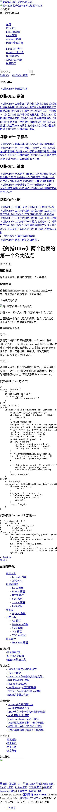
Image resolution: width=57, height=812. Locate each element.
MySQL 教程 (19, 613)
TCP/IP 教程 (18, 602)
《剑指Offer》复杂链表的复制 (38, 181)
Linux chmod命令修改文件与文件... (25, 676)
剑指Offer (17, 580)
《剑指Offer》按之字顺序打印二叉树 (29, 225)
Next (2, 560)
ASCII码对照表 (14, 59)
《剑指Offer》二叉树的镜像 (14, 210)
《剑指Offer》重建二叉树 (13, 207)
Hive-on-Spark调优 (17, 684)
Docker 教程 (18, 591)
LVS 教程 (17, 606)
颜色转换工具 (14, 652)
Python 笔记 (21, 787)
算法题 (3, 783)
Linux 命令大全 (14, 48)
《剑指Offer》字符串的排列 (39, 144)
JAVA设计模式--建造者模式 (22, 669)
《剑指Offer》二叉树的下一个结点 (18, 221)
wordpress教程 (13, 39)
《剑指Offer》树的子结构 (40, 207)
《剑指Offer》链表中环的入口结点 (18, 240)
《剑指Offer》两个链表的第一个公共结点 (22, 184)
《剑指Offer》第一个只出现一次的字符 (21, 148)
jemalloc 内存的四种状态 (20, 704)
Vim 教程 (17, 631)
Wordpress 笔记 (8, 791)
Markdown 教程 (20, 624)
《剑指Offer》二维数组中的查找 (17, 103)
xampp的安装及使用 (18, 694)
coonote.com (40, 794)
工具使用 (22, 791)
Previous (7, 557)
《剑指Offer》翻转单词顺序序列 (32, 151)
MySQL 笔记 (6, 787)
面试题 (12, 783)
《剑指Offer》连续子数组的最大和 (20, 114)
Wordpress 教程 (20, 642)
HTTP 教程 (18, 595)
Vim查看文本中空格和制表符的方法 (26, 711)
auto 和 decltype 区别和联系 (21, 687)
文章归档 (12, 750)
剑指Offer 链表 (20, 75)
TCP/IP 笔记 (35, 787)
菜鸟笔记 (28, 794)
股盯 (40, 791)
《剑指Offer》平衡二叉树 (43, 218)
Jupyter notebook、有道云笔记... (23, 719)
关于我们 (12, 743)
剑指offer (11, 28)
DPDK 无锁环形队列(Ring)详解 (24, 691)
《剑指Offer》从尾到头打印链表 (17, 174)
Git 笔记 (47, 787)
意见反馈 (12, 739)
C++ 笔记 (23, 783)
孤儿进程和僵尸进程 (18, 680)
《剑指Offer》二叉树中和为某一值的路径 (32, 214)
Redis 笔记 (47, 783)
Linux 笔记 (35, 783)
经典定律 (11, 63)
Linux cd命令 (14, 673)
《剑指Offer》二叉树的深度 (14, 218)
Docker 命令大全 (15, 52)
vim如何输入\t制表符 (18, 715)
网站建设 (11, 639)
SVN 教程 (17, 628)
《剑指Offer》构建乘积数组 (19, 129)
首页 (8, 24)
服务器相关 (12, 584)
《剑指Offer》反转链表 (28, 177)
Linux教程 (11, 35)
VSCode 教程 (19, 635)
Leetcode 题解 (19, 577)
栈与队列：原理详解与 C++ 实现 (24, 726)
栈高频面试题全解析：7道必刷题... (26, 722)
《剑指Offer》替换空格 (12, 144)
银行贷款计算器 (15, 656)
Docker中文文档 (14, 42)
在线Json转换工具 (16, 659)
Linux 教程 (17, 588)
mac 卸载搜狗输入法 (18, 708)
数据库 (9, 610)
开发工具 (11, 617)
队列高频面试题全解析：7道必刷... (26, 730)
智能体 (32, 791)
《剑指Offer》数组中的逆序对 (35, 118)
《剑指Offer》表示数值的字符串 (22, 159)
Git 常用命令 (12, 56)
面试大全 (11, 573)
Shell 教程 (17, 599)
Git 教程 (16, 620)
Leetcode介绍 (13, 32)
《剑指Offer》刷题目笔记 (13, 88)
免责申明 (12, 747)
